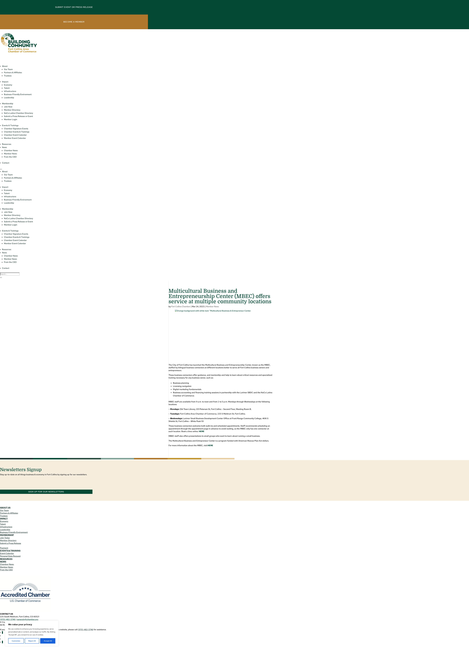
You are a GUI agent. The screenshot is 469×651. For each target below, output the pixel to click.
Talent (7, 88)
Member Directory (12, 110)
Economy (8, 85)
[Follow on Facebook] (2, 632)
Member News (10, 153)
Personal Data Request (10, 556)
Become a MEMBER (74, 22)
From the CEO (10, 157)
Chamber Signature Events (16, 128)
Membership (7, 103)
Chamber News (11, 150)
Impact (5, 81)
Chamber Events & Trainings (16, 131)
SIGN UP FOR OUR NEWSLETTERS (46, 491)
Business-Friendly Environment (18, 94)
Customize (16, 641)
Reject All (32, 641)
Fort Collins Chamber (180, 306)
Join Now (8, 106)
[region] (32, 633)
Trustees (7, 75)
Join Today (5, 538)
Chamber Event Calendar (15, 135)
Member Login (10, 119)
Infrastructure (10, 91)
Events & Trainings (10, 125)
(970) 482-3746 (7, 619)
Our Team (8, 69)
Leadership (9, 97)
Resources (6, 144)
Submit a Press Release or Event (18, 116)
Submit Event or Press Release (74, 7)
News (4, 147)
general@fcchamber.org (27, 619)
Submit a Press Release (10, 543)
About (4, 66)
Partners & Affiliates (13, 72)
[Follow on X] (2, 642)
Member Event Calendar (15, 138)
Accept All (48, 641)
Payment (4, 548)
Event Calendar (7, 553)
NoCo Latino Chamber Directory (18, 113)
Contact (5, 163)
